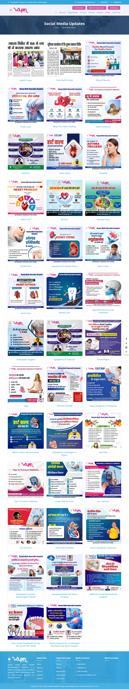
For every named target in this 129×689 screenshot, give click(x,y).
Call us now (79, 8)
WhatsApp (114, 8)
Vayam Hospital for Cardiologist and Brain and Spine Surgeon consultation (64, 646)
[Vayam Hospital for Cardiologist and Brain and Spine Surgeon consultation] (59, 617)
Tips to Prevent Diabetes (25, 501)
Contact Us (116, 12)
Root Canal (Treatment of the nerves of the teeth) (26, 644)
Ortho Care (26, 127)
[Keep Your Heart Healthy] (59, 101)
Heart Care (26, 219)
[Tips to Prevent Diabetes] (20, 54)
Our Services (103, 501)
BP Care (64, 219)
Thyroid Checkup (65, 405)
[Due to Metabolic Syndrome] (98, 522)
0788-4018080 (82, 671)
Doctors (92, 12)
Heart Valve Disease (64, 547)
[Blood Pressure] (98, 54)
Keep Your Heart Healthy (64, 126)
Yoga (26, 406)
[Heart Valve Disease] (59, 522)
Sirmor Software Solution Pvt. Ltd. (86, 686)
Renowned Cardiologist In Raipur (64, 453)
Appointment (61, 671)
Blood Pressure (103, 80)
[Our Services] (20, 522)
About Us (62, 12)
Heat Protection (103, 126)
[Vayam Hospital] (18, 10)
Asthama (103, 173)
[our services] (98, 475)
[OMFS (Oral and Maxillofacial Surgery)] (98, 568)
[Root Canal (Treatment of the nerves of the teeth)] (20, 617)
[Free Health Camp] (59, 54)
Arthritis (26, 173)
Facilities (100, 12)
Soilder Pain (25, 266)
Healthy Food (103, 219)
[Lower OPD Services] (59, 475)
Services (83, 12)
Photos (58, 664)
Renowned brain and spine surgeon (64, 595)
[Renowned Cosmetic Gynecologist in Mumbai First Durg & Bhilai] (20, 568)
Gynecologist (103, 359)
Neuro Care (103, 266)
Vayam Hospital (48, 686)
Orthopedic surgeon (25, 359)
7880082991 (104, 2)
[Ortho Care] (20, 101)
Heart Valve (64, 173)
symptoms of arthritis (64, 359)
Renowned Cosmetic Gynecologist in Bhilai (26, 595)
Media (107, 12)
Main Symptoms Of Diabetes (103, 406)
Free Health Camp (64, 80)
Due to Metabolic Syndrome (103, 548)
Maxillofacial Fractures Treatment (103, 311)
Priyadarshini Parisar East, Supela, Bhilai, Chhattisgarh (28, 2)
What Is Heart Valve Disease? (25, 452)
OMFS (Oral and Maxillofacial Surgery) (103, 595)
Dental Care (64, 312)
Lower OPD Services (64, 501)
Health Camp (26, 80)
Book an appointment (97, 8)
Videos (58, 668)
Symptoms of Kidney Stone (64, 266)
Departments (73, 12)
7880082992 (117, 2)
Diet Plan (103, 452)
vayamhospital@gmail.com (86, 2)
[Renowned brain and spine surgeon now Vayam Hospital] (59, 568)
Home (57, 27)
